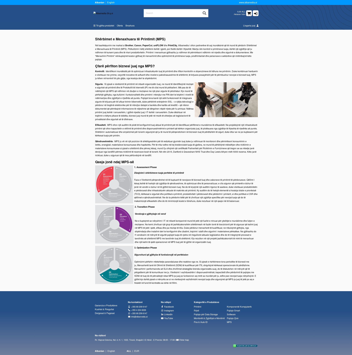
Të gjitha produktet (105, 25)
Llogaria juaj (249, 25)
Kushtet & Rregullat (104, 309)
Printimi (197, 306)
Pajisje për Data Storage (206, 314)
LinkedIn (168, 314)
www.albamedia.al (248, 2)
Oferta (120, 25)
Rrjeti (196, 310)
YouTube (168, 318)
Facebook (169, 306)
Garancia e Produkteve (106, 305)
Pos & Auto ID (201, 322)
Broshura (130, 25)
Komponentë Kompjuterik (239, 306)
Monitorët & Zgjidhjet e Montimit (209, 318)
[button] (255, 13)
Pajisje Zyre (232, 318)
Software (231, 314)
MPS (229, 322)
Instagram (169, 310)
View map (184, 339)
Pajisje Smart (233, 310)
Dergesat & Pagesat (105, 313)
